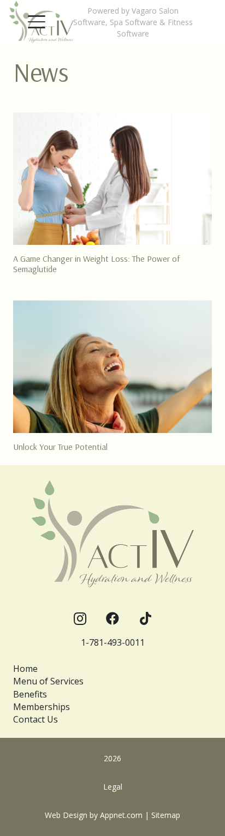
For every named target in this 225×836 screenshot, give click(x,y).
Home (25, 669)
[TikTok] (145, 618)
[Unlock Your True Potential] (112, 366)
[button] (36, 22)
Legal (112, 786)
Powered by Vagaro (122, 10)
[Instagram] (79, 618)
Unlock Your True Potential (60, 446)
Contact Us (35, 719)
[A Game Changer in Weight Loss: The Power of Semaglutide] (112, 178)
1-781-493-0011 (113, 642)
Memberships (41, 707)
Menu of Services (48, 681)
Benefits (30, 694)
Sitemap (165, 815)
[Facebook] (112, 618)
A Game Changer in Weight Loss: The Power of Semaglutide (96, 263)
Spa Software (133, 22)
